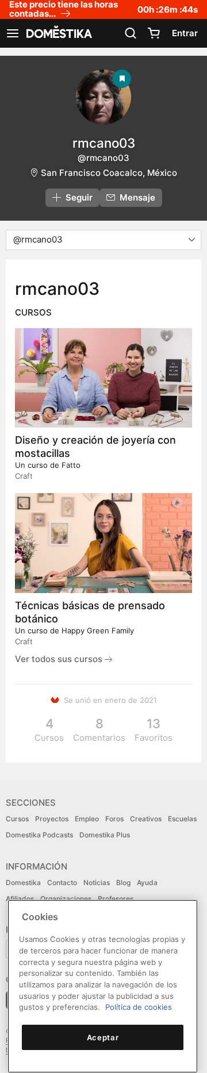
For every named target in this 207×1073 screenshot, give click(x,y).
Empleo (87, 818)
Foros (114, 818)
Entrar (185, 33)
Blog (123, 882)
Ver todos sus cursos (60, 658)
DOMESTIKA (58, 33)
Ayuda (147, 882)
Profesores (115, 898)
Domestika (23, 882)
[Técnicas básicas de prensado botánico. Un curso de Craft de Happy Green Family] (103, 543)
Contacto (62, 882)
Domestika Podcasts (39, 834)
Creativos (146, 818)
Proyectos (51, 818)
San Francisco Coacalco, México (109, 172)
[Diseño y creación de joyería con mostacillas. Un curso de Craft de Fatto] (103, 378)
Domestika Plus (104, 834)
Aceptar (103, 1037)
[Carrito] (153, 33)
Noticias (96, 882)
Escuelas (182, 818)
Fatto (71, 465)
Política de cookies (138, 1007)
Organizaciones (65, 898)
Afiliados (20, 898)
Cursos (17, 818)
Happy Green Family (98, 630)
